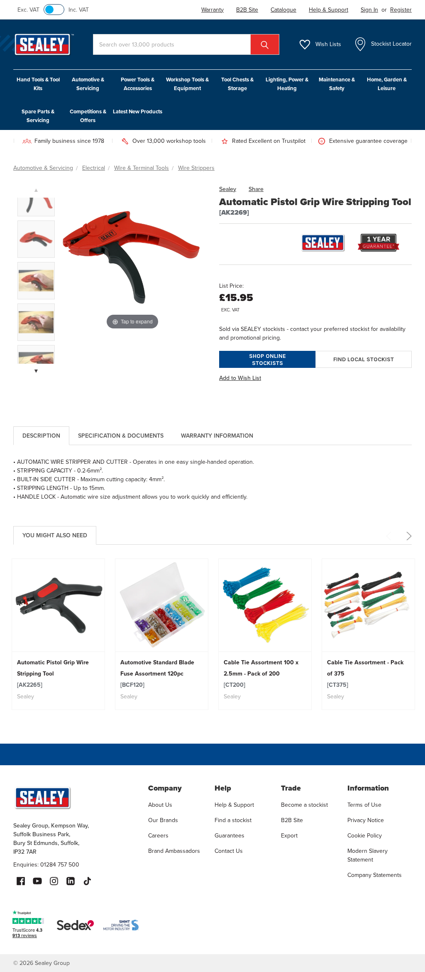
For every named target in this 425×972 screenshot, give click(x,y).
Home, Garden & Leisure (387, 84)
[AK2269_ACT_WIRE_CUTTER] (36, 322)
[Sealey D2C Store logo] (75, 798)
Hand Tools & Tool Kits (38, 84)
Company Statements (374, 875)
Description (41, 435)
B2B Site (292, 820)
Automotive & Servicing (88, 84)
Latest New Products (137, 111)
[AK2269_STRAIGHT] (36, 197)
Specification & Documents (121, 435)
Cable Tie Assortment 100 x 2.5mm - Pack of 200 (261, 673)
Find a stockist (233, 820)
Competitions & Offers (88, 116)
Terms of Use (364, 805)
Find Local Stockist (363, 359)
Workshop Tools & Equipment (187, 84)
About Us (160, 805)
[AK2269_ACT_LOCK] (36, 280)
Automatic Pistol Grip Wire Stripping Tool (53, 673)
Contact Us (229, 851)
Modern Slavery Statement (367, 855)
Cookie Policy (364, 835)
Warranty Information (217, 435)
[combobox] (186, 44)
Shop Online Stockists (267, 360)
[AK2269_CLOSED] (36, 239)
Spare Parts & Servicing (38, 116)
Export (289, 835)
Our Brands (163, 820)
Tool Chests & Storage (237, 84)
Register (401, 9)
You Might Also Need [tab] (54, 535)
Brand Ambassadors (174, 851)
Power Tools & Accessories (137, 84)
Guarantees (229, 835)
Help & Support (234, 805)
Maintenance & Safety (337, 84)
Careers (158, 835)
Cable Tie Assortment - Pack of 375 (365, 673)
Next (407, 536)
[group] (58, 634)
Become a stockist (304, 805)
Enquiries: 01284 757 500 (46, 864)
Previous (390, 536)
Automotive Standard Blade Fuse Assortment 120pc (157, 673)
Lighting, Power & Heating (287, 84)
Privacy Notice (365, 820)
